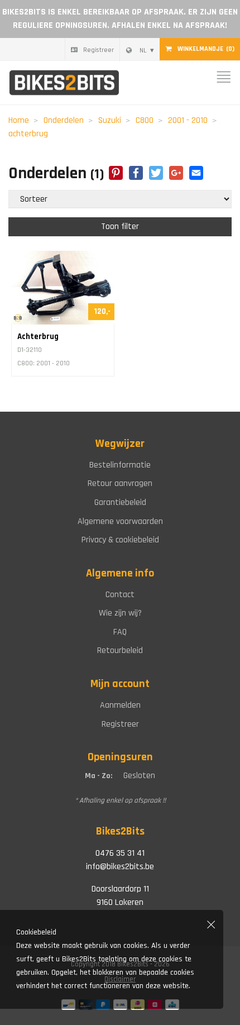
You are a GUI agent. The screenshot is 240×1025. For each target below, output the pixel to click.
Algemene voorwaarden (120, 521)
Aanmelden (120, 705)
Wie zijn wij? (120, 613)
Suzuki (109, 120)
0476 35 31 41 (120, 853)
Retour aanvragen (120, 483)
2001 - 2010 (188, 120)
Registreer (98, 50)
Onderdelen (64, 120)
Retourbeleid (120, 650)
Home (18, 120)
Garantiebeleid (120, 502)
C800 (144, 120)
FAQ (120, 632)
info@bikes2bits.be (120, 867)
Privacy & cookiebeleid (120, 540)
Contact (120, 594)
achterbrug (28, 134)
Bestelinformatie (120, 465)
